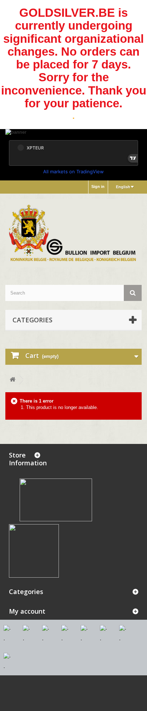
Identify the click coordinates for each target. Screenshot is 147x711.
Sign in (98, 186)
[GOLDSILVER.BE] (73, 233)
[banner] (73, 133)
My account (27, 611)
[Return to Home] (12, 379)
